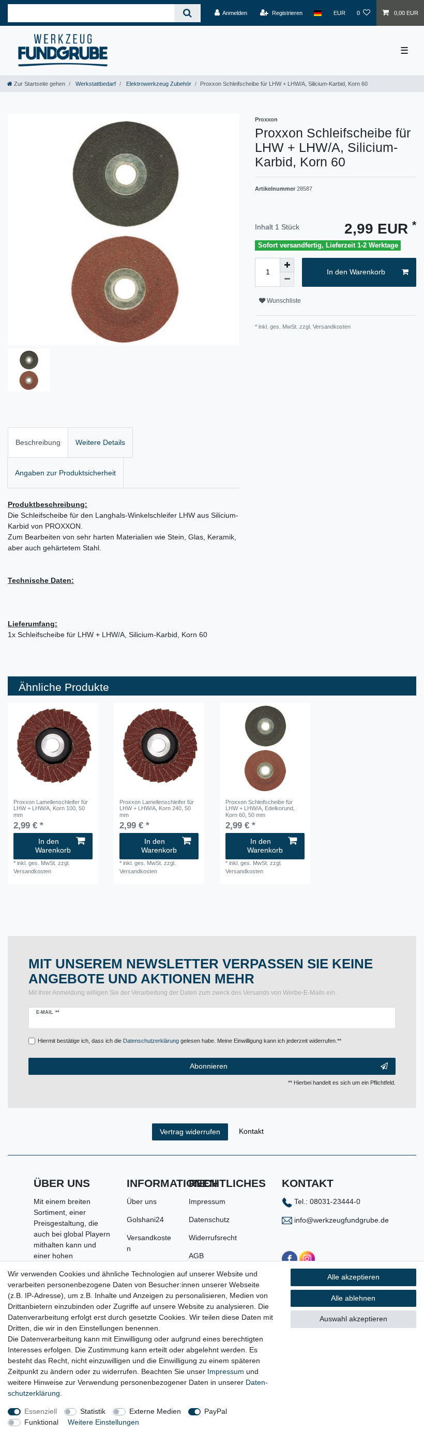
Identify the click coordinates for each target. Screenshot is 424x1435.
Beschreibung (38, 442)
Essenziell (40, 1411)
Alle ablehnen (353, 1298)
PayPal (215, 1411)
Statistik (92, 1411)
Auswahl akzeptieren (353, 1319)
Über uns (142, 1201)
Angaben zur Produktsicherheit (65, 473)
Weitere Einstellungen (103, 1422)
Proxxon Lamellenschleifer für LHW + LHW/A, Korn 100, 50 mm (50, 808)
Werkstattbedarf (95, 84)
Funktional (41, 1422)
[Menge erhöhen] (287, 265)
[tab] (38, 442)
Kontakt (251, 1131)
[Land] (317, 13)
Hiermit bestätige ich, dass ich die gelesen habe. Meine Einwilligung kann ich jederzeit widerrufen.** (189, 1041)
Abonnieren (209, 1066)
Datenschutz (209, 1219)
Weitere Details (100, 442)
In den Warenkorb (356, 272)
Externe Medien (155, 1411)
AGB (196, 1256)
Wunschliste (283, 300)
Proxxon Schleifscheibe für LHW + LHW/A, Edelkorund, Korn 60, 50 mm (260, 808)
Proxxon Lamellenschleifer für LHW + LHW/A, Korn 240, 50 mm (156, 808)
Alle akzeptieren (353, 1277)
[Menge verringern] (287, 279)
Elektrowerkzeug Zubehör (158, 84)
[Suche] (187, 13)
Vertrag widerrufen (190, 1132)
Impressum (207, 1201)
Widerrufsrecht (213, 1237)
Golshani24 (145, 1219)
